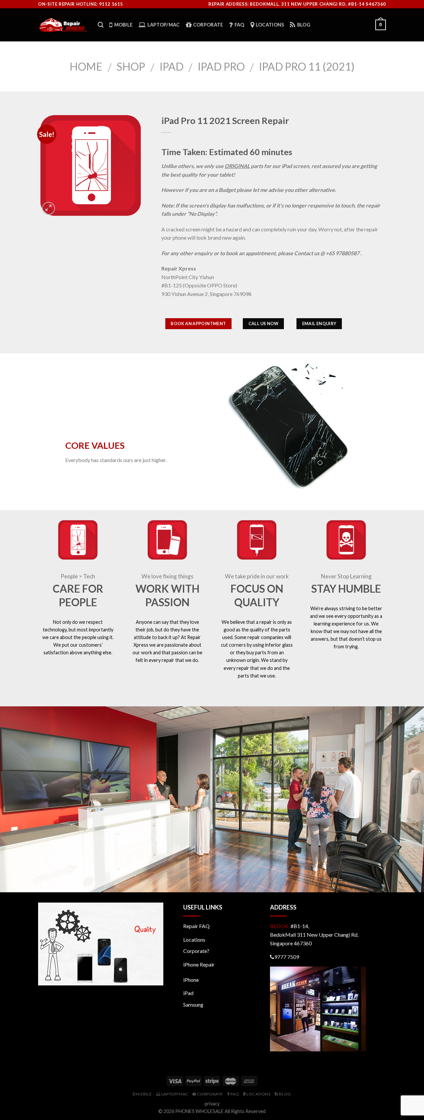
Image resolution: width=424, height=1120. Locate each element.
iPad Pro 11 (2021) (306, 66)
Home (86, 66)
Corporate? (196, 951)
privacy (212, 1103)
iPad (172, 66)
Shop (131, 66)
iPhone (191, 979)
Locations (194, 939)
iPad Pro (221, 66)
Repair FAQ (196, 926)
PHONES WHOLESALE (199, 1111)
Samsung (193, 1004)
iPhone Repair (199, 964)
